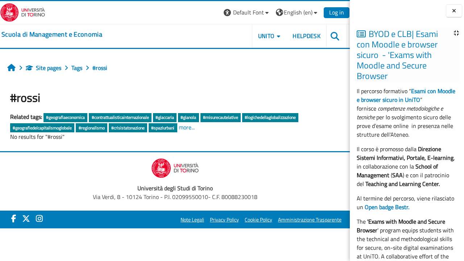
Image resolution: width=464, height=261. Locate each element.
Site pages (48, 67)
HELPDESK (306, 36)
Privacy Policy (224, 220)
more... (187, 127)
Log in (336, 12)
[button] (247, 12)
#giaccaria (165, 117)
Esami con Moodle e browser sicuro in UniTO (406, 95)
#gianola (188, 117)
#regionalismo (92, 127)
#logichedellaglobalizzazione (270, 117)
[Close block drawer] (454, 11)
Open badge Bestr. (387, 207)
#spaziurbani (162, 127)
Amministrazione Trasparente (309, 220)
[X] (26, 218)
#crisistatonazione (128, 127)
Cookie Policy (258, 220)
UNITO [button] (266, 36)
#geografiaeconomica (65, 117)
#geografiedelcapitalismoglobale (42, 127)
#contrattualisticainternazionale (120, 117)
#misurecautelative (220, 117)
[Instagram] (39, 218)
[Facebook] (13, 218)
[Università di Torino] (22, 11)
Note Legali (192, 220)
